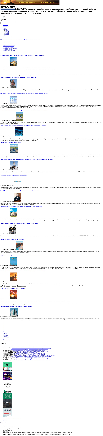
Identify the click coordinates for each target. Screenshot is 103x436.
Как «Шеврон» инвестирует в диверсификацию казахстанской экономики (19, 190)
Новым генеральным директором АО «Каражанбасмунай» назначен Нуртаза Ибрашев (32, 358)
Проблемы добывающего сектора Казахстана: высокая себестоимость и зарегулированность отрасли (26, 159)
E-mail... (2, 20)
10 (3, 331)
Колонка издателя (6, 340)
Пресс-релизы (6, 337)
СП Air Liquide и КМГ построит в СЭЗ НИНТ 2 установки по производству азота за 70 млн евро (31, 348)
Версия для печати (6, 41)
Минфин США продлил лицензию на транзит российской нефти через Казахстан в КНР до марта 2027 (34, 355)
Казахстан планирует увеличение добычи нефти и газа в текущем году (18, 77)
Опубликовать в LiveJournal (8, 47)
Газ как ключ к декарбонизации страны (10, 142)
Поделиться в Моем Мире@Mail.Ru (10, 48)
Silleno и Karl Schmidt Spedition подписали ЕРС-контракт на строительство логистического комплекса (31, 356)
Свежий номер (6, 34)
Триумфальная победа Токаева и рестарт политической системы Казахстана (20, 255)
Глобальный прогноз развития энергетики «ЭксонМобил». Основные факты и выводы (23, 125)
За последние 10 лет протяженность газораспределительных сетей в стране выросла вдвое (23, 110)
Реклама (7, 33)
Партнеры (5, 336)
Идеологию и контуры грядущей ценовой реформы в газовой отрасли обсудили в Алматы (24, 93)
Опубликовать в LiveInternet (8, 46)
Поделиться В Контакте (8, 49)
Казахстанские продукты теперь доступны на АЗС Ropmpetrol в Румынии (30, 354)
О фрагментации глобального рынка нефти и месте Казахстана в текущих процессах (22, 55)
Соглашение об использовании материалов (11, 418)
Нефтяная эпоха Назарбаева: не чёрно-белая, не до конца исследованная (19, 223)
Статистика (5, 335)
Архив (4, 35)
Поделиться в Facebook (7, 43)
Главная (4, 28)
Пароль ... (2, 21)
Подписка (7, 32)
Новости (4, 334)
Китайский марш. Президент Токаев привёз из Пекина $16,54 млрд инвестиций (21, 206)
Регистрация (5, 25)
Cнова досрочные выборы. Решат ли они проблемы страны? (16, 306)
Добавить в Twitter (6, 42)
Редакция (7, 31)
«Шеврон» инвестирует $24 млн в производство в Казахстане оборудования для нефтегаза (29, 349)
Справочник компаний (7, 36)
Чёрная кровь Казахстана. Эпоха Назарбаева (12, 239)
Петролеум (5, 29)
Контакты (5, 420)
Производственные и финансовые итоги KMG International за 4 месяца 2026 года (31, 351)
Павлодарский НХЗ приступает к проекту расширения (27, 352)
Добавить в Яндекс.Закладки (9, 50)
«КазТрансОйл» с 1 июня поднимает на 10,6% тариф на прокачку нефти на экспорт (30, 353)
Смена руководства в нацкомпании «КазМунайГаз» (14, 175)
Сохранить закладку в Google (9, 45)
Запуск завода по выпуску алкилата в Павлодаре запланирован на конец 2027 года (30, 345)
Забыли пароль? (6, 26)
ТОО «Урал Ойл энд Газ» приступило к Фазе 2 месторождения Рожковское (30, 357)
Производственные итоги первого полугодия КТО (23, 346)
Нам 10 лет (5, 333)
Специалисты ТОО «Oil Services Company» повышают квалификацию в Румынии (33, 360)
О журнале (7, 30)
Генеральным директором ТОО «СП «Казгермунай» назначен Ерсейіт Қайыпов (29, 350)
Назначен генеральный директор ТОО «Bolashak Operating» (29, 359)
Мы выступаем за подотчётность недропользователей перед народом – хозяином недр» (23, 270)
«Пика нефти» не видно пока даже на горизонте (12, 288)
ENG (4, 17)
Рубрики (4, 338)
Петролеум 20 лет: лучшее (8, 339)
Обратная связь (6, 37)
